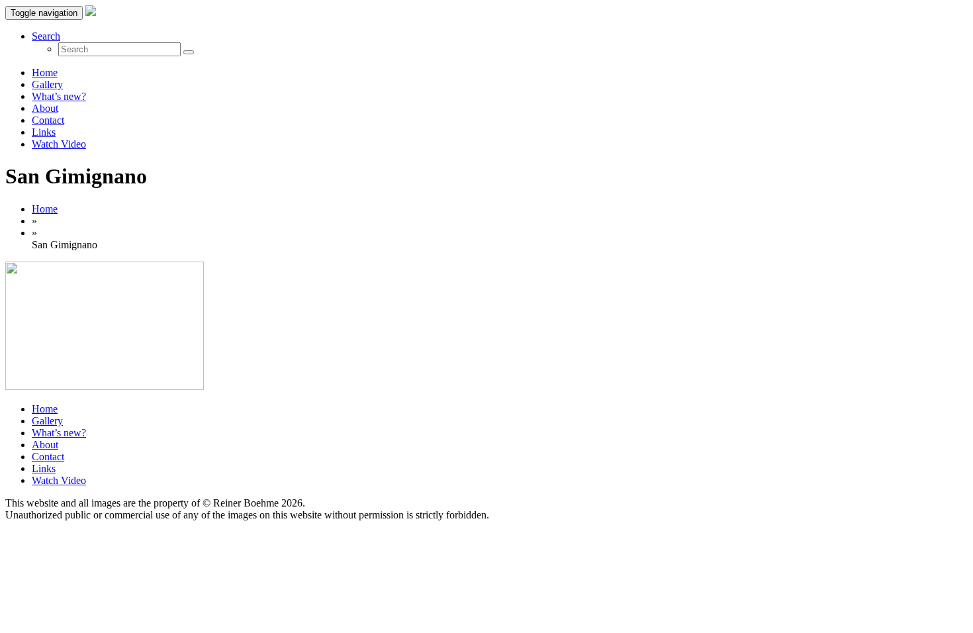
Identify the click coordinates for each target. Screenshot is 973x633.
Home (45, 72)
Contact (48, 120)
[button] (46, 36)
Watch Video (59, 144)
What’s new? (59, 96)
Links (44, 132)
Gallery (47, 84)
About (45, 108)
